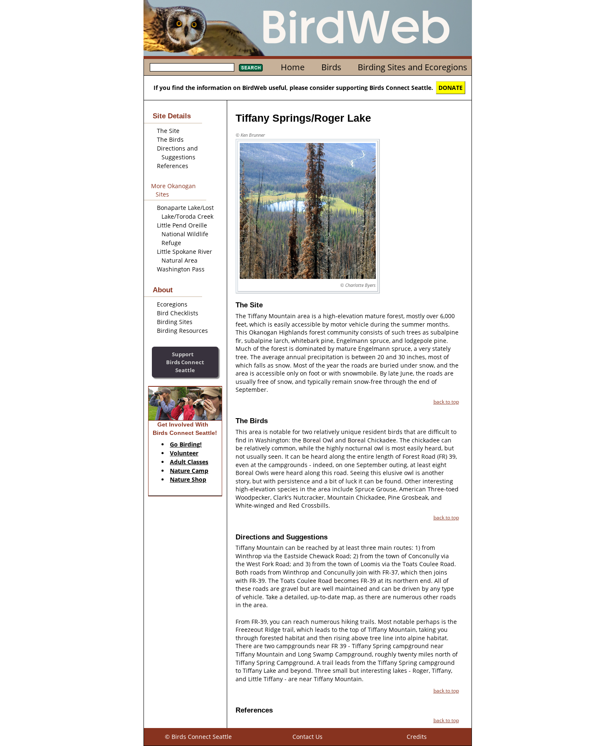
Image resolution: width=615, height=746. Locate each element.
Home (293, 67)
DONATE (450, 88)
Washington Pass (181, 269)
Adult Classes (189, 462)
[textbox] (192, 67)
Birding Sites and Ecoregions (412, 67)
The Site (168, 131)
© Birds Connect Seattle (198, 737)
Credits (417, 737)
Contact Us (307, 737)
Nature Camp (189, 471)
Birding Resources (182, 331)
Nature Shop (188, 479)
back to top (446, 401)
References (172, 166)
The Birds (170, 139)
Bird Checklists (177, 313)
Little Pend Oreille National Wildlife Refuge (182, 234)
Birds (331, 67)
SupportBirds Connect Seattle (185, 361)
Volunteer (184, 453)
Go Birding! (186, 444)
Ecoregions (172, 304)
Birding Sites (174, 322)
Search (251, 68)
